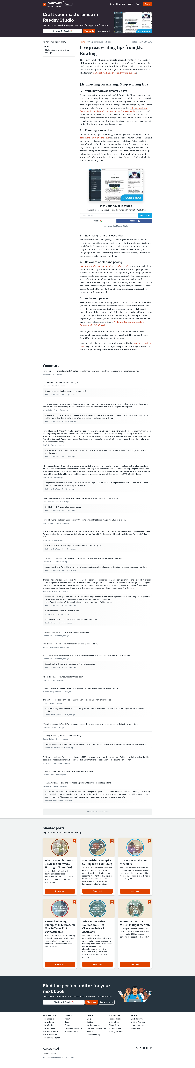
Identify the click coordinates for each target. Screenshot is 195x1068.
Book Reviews (137, 1019)
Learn (130, 4)
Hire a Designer (49, 1025)
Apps (67, 4)
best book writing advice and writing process (114, 72)
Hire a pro (120, 4)
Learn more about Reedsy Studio (116, 226)
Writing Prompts (138, 1022)
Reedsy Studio (115, 1019)
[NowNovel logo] (44, 4)
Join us (148, 4)
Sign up (87, 31)
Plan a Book (114, 1025)
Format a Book (115, 1028)
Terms (45, 1057)
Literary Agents (137, 1025)
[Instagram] (140, 1048)
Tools (138, 4)
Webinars (91, 1031)
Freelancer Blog (93, 1035)
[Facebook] (147, 1048)
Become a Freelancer (74, 1028)
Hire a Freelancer (50, 1019)
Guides (90, 1022)
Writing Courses (93, 1025)
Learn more (103, 31)
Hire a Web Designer (51, 1038)
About (67, 1019)
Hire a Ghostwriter (50, 1031)
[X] (136, 1048)
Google (96, 221)
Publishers (135, 1028)
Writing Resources (116, 1031)
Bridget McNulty (59, 42)
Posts (82, 42)
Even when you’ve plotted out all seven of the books (104, 266)
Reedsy (53, 1053)
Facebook (133, 221)
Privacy (52, 1057)
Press (67, 1025)
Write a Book (114, 1022)
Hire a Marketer (49, 1028)
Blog (112, 4)
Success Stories (71, 1031)
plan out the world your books (94, 137)
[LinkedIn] (143, 1048)
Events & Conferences (96, 1028)
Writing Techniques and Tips (99, 42)
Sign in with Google (61, 31)
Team (67, 1022)
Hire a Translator (50, 1035)
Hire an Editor (48, 1022)
